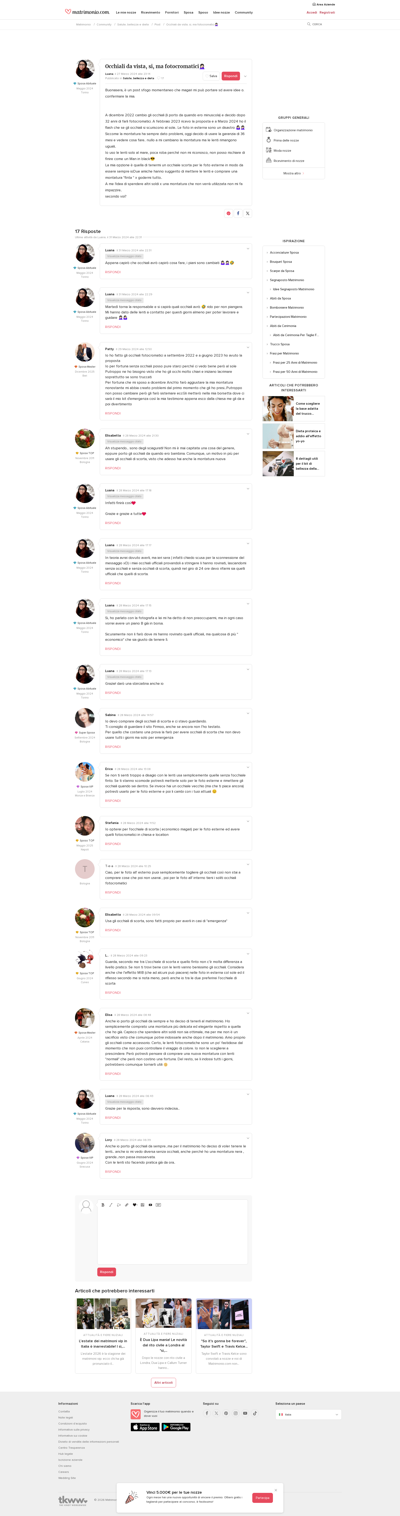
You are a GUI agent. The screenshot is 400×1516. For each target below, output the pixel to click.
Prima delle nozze (286, 140)
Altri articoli (163, 1383)
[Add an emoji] (134, 1205)
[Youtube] (245, 1413)
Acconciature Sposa (284, 252)
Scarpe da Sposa (282, 271)
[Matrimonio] (87, 13)
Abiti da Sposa (280, 298)
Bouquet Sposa (281, 262)
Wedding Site (67, 1478)
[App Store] (145, 1430)
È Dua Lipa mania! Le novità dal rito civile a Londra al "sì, (163, 1345)
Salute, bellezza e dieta (133, 24)
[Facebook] (207, 1413)
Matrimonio (83, 24)
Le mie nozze (126, 12)
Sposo (203, 12)
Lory (108, 1140)
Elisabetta (113, 435)
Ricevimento (150, 12)
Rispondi (231, 76)
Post (157, 24)
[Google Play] (176, 1430)
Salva (213, 76)
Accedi (312, 12)
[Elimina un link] (119, 1205)
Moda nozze (282, 151)
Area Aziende (325, 4)
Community (244, 12)
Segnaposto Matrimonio (287, 280)
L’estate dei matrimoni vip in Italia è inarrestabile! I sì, (103, 1344)
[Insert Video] (150, 1205)
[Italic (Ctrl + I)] (111, 1205)
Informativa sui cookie (72, 1435)
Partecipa (262, 1498)
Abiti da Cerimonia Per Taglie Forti (297, 335)
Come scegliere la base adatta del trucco (308, 409)
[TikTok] (255, 1413)
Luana (109, 74)
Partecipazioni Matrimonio (288, 317)
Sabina (110, 715)
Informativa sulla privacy (74, 1429)
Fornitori (172, 12)
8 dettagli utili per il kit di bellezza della (307, 464)
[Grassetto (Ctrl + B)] (103, 1205)
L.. (107, 955)
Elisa (108, 1015)
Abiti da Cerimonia (283, 326)
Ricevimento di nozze (289, 161)
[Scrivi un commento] (173, 1235)
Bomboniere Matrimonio (287, 307)
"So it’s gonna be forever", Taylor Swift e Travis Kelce (224, 1344)
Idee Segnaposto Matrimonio (293, 289)
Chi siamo (64, 1466)
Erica (109, 769)
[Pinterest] (226, 1413)
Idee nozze (221, 12)
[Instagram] (236, 1413)
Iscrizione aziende (70, 1460)
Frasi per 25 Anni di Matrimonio (295, 363)
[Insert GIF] (158, 1205)
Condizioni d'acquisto (72, 1423)
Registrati (327, 12)
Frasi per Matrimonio (284, 353)
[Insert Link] (127, 1205)
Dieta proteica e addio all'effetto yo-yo (308, 436)
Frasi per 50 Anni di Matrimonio (295, 372)
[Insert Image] (142, 1205)
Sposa (188, 12)
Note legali (65, 1417)
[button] (228, 213)
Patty (109, 349)
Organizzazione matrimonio (293, 130)
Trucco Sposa (280, 344)
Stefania (112, 823)
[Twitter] (216, 1413)
